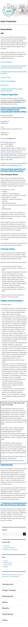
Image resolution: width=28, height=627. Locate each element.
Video (4, 620)
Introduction (7, 584)
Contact (6, 561)
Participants (7, 545)
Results (5, 608)
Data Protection (8, 564)
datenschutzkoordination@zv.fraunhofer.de (12, 460)
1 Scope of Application (6, 62)
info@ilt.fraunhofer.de (9, 142)
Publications (7, 614)
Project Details (9, 590)
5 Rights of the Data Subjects (8, 81)
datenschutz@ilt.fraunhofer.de (14, 165)
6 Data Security (5, 85)
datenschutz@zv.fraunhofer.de (8, 153)
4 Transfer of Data (5, 77)
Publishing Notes (8, 563)
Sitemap (6, 566)
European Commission (9, 547)
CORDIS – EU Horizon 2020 (11, 549)
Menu (23, 10)
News (4, 602)
